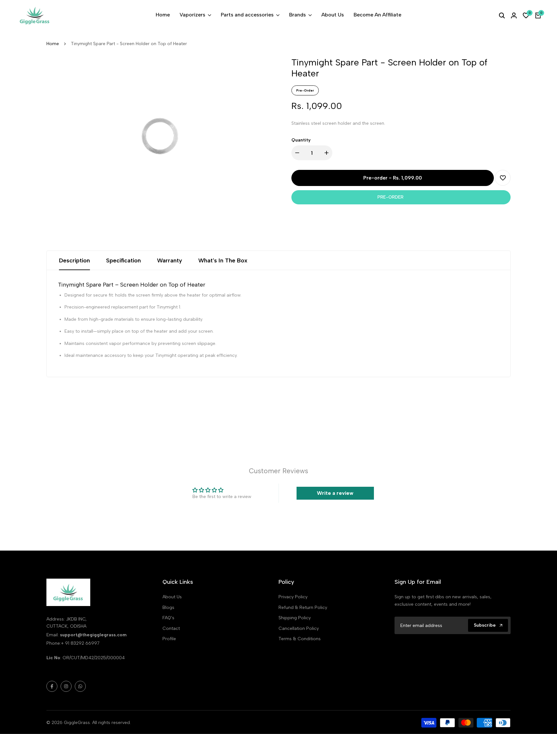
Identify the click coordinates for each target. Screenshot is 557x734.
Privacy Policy (293, 597)
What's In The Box (222, 260)
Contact (171, 628)
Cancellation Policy (298, 628)
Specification (123, 260)
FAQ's (168, 618)
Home (52, 43)
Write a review (335, 493)
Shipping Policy (294, 618)
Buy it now (401, 197)
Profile (169, 638)
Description (74, 260)
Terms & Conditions (299, 638)
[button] (503, 178)
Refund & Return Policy (302, 607)
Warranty (169, 260)
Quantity (301, 140)
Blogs (168, 607)
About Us (172, 597)
